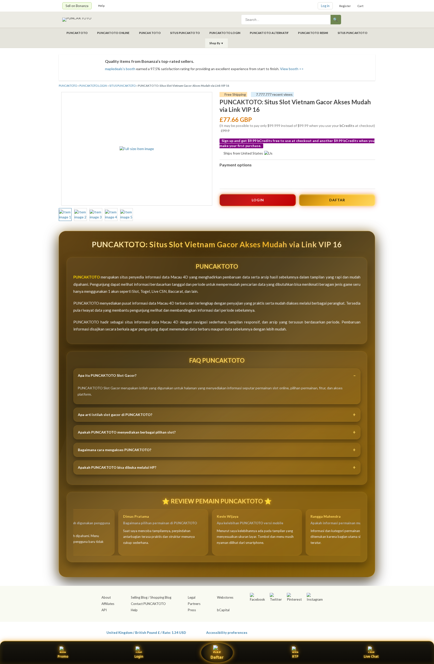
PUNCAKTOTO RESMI (313, 32)
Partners (194, 604)
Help (101, 5)
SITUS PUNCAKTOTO (185, 32)
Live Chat (371, 656)
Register (345, 6)
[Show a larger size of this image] (65, 215)
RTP (295, 656)
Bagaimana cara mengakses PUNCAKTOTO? (114, 450)
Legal (191, 597)
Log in (325, 6)
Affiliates (107, 604)
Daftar (217, 657)
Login (138, 656)
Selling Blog (139, 597)
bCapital (223, 610)
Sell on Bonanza (77, 6)
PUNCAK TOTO (150, 32)
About (106, 597)
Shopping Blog (160, 597)
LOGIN (258, 200)
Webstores (225, 597)
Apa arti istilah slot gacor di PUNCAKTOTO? (115, 414)
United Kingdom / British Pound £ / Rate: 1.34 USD (146, 632)
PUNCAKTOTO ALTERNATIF (269, 32)
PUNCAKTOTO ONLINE (113, 32)
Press (192, 610)
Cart (360, 6)
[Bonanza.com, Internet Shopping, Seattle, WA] (298, 631)
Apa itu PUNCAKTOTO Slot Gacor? (107, 375)
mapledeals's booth (120, 69)
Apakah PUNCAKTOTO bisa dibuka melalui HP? (117, 467)
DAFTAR (337, 200)
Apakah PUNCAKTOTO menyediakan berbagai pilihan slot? (127, 432)
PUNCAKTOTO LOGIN (224, 32)
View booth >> (292, 69)
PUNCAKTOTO (77, 32)
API (104, 610)
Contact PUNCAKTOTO (148, 604)
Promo (63, 656)
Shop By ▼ (216, 43)
